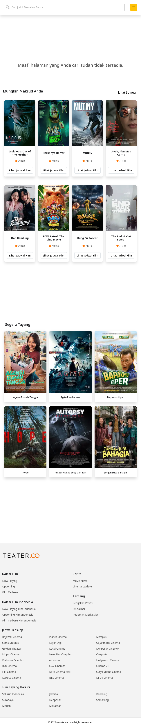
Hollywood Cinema (107, 660)
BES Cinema (56, 677)
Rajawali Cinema (12, 637)
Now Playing (9, 580)
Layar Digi (55, 642)
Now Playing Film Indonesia (19, 609)
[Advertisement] (70, 505)
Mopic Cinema (10, 654)
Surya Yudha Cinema (108, 671)
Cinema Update (82, 586)
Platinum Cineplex (13, 660)
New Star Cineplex (60, 654)
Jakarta (53, 694)
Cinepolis (101, 654)
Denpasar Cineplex (107, 648)
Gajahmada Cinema (108, 642)
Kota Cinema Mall (59, 671)
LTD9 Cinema (104, 677)
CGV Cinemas (57, 666)
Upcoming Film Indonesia (17, 614)
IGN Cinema (9, 666)
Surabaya (8, 700)
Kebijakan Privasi (83, 603)
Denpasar (55, 700)
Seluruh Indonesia (13, 694)
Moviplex (101, 637)
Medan (6, 706)
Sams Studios (10, 642)
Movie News (80, 580)
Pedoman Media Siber (86, 614)
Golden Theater (11, 648)
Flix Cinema (9, 671)
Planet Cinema (58, 637)
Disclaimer (79, 609)
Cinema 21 (102, 666)
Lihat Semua (127, 92)
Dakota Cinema (11, 677)
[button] (133, 7)
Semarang (102, 700)
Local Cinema (57, 648)
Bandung (101, 694)
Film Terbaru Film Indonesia (19, 620)
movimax (54, 660)
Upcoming (8, 586)
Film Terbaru (10, 592)
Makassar (55, 706)
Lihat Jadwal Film (20, 170)
